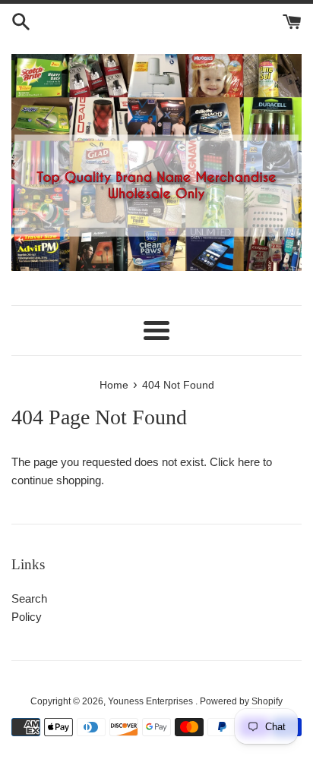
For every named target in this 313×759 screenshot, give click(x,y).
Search (29, 598)
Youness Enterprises (151, 701)
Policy (26, 616)
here (249, 461)
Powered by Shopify (241, 701)
